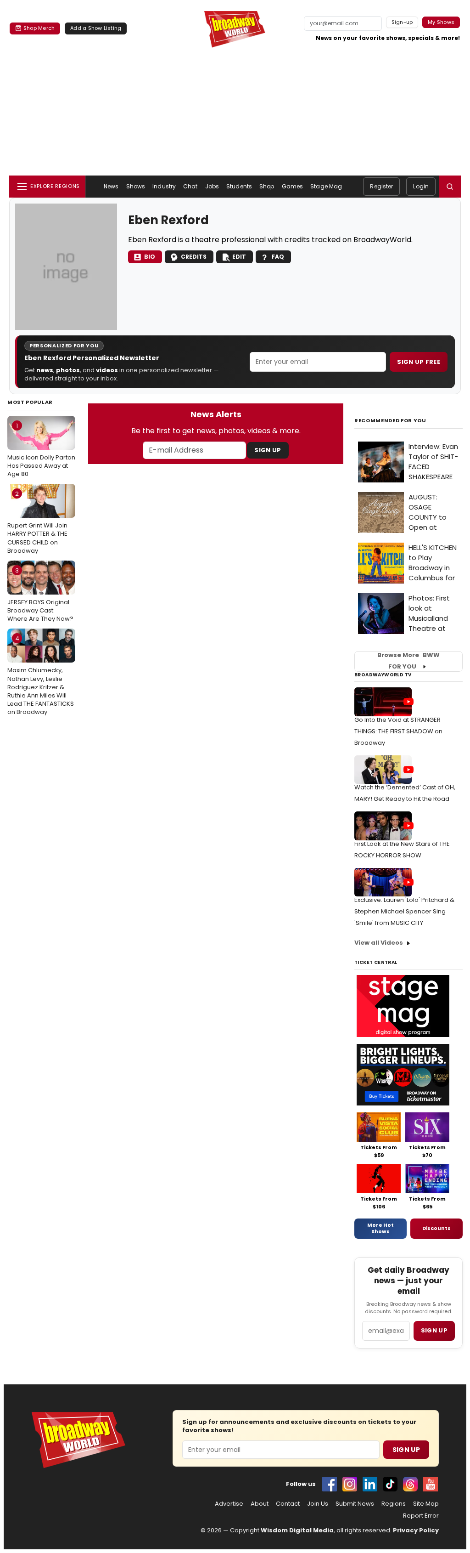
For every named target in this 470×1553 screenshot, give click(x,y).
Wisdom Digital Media (297, 1530)
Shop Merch (39, 28)
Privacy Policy (416, 1530)
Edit (239, 257)
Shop (266, 186)
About (260, 1504)
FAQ (278, 257)
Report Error (421, 1516)
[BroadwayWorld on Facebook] (329, 1484)
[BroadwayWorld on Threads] (410, 1484)
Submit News (355, 1504)
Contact (288, 1504)
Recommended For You (390, 420)
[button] (450, 187)
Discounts (436, 1228)
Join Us (317, 1504)
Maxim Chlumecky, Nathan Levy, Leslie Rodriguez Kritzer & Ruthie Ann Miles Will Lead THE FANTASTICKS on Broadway (40, 675)
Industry (164, 186)
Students (239, 186)
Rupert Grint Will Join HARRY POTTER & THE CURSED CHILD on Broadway (37, 522)
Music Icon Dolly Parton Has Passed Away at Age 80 (41, 449)
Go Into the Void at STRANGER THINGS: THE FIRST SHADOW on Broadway (398, 731)
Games (292, 186)
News (111, 186)
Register (381, 186)
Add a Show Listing (95, 28)
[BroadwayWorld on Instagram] (349, 1484)
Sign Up (267, 450)
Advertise (229, 1504)
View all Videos (378, 942)
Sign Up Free (418, 361)
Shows (135, 186)
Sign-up (402, 22)
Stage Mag (326, 186)
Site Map (426, 1504)
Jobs (212, 186)
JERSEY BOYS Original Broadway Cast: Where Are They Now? (40, 594)
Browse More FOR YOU (408, 661)
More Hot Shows (380, 1228)
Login (421, 186)
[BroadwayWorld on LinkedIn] (370, 1484)
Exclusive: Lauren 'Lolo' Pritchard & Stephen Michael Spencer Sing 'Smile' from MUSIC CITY (404, 911)
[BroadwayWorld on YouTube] (430, 1484)
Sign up (434, 1330)
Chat (190, 186)
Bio (149, 257)
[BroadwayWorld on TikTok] (390, 1484)
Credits (194, 257)
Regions (393, 1504)
